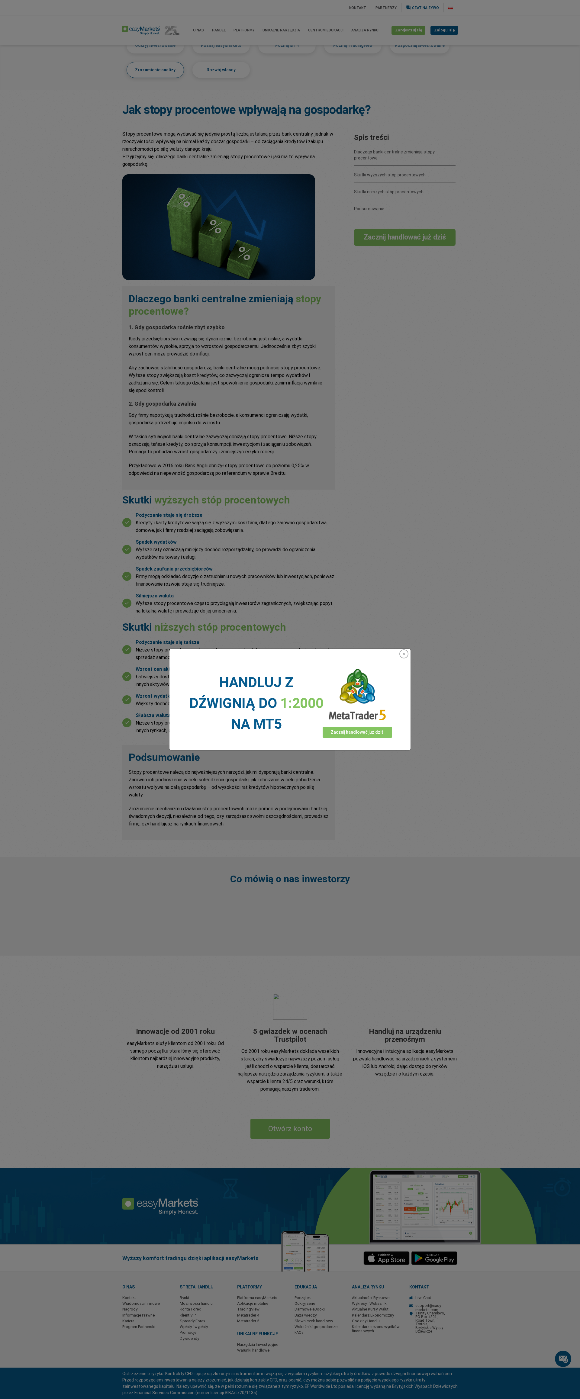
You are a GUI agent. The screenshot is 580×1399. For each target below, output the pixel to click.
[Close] (404, 654)
